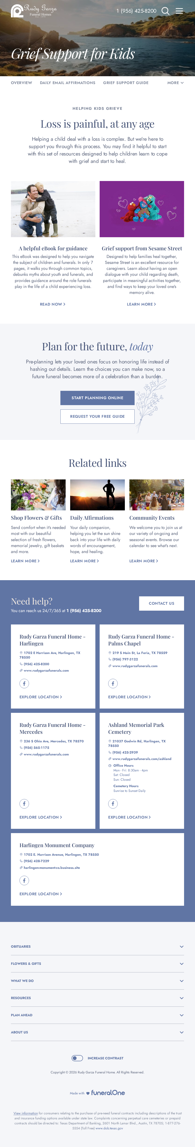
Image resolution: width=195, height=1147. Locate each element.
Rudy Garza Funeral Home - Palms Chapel (141, 640)
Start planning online (97, 398)
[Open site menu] (179, 11)
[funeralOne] (108, 1092)
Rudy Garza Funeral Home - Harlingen (53, 640)
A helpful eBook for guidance (53, 248)
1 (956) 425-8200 (136, 11)
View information (26, 1113)
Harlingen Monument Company (57, 845)
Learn (142, 304)
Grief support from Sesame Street (142, 248)
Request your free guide (97, 416)
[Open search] (165, 11)
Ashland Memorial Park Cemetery (136, 728)
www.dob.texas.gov (109, 1128)
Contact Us (161, 603)
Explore (39, 697)
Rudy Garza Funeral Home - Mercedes (53, 728)
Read (51, 304)
